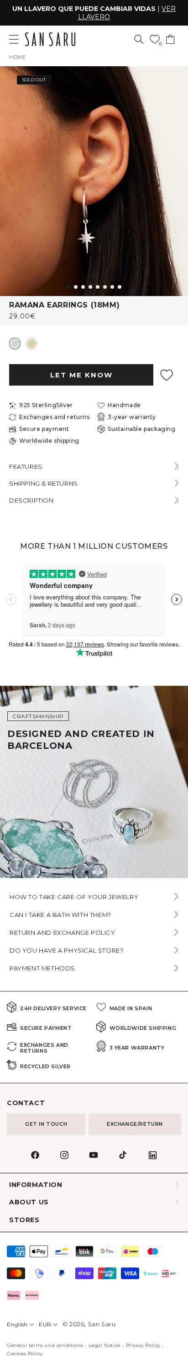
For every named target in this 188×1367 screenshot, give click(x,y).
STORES (24, 1220)
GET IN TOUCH (46, 1124)
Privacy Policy (143, 1345)
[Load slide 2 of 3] (94, 872)
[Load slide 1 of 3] (86, 872)
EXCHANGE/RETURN (135, 1124)
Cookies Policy (24, 1353)
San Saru (102, 1324)
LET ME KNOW (81, 375)
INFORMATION (36, 1185)
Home (17, 57)
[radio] (15, 344)
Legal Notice (104, 1345)
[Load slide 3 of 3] (101, 872)
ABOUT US (29, 1202)
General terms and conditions (45, 1345)
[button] (139, 39)
